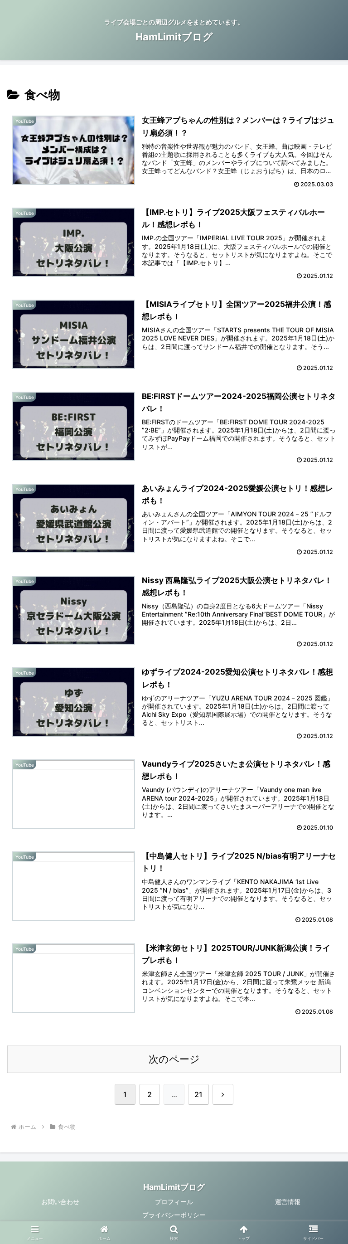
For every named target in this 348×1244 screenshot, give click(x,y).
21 (198, 1094)
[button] (321, 1182)
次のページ (174, 1059)
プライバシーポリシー (174, 1215)
